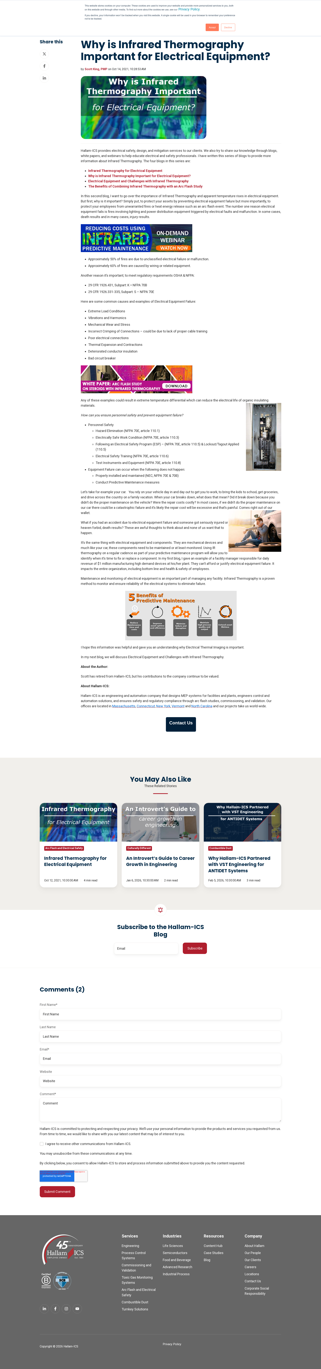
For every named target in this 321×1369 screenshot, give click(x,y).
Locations (252, 1274)
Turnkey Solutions (135, 1309)
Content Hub (213, 1246)
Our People (253, 1253)
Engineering (130, 1246)
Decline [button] (228, 27)
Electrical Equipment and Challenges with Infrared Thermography (138, 181)
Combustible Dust (135, 1302)
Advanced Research (177, 1267)
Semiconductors (175, 1253)
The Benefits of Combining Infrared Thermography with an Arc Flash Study (145, 186)
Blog (207, 1260)
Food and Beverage (177, 1260)
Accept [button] (212, 27)
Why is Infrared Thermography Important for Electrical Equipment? (139, 176)
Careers (250, 1267)
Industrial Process (176, 1274)
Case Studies (213, 1253)
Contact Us (253, 1281)
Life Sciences (173, 1246)
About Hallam (254, 1246)
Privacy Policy (189, 9)
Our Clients (253, 1260)
